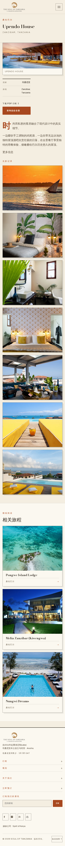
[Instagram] (13, 816)
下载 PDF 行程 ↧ (11, 103)
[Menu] (59, 6)
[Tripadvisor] (21, 816)
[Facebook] (6, 816)
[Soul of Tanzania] (14, 7)
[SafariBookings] (28, 816)
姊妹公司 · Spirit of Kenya (14, 826)
